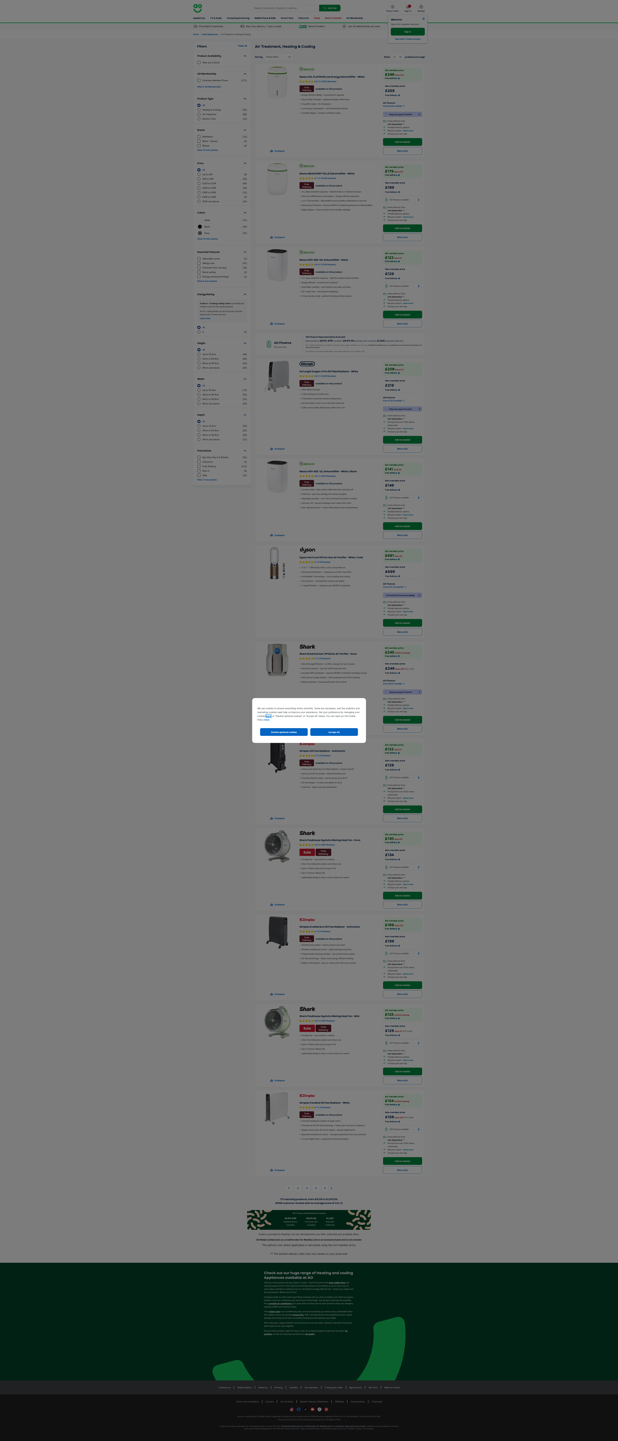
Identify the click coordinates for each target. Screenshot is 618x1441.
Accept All (334, 732)
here (268, 716)
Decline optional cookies (284, 732)
